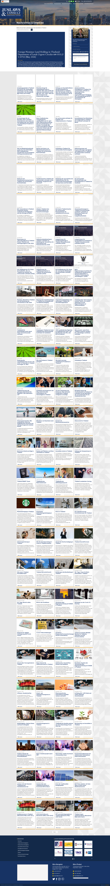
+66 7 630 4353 (77, 873)
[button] (49, 4)
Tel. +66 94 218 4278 (86, 1)
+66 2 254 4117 (57, 873)
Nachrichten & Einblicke (78, 3)
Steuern (19, 852)
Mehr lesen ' (20, 101)
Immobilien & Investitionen (23, 848)
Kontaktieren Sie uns (89, 3)
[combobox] (5, 1)
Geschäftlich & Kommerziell (23, 846)
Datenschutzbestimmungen (23, 854)
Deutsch (5, 1)
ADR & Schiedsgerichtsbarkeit (23, 850)
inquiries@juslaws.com (58, 875)
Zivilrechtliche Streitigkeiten (23, 842)
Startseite (20, 841)
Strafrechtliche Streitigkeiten (23, 844)
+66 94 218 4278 (57, 871)
